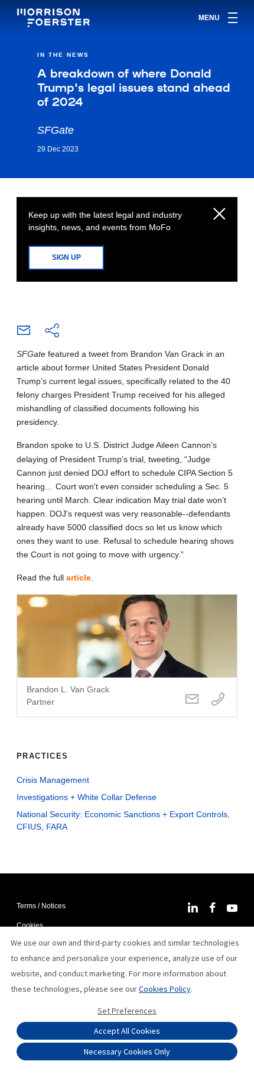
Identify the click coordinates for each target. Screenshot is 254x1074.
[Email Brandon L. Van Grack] (192, 700)
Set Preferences (127, 1010)
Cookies (30, 925)
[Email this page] (24, 333)
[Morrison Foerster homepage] (55, 17)
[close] (219, 215)
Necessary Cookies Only (127, 1051)
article (78, 577)
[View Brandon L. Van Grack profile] (127, 656)
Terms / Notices (41, 906)
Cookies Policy (165, 988)
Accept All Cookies (127, 1030)
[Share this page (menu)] (52, 331)
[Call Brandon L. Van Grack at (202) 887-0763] (218, 700)
